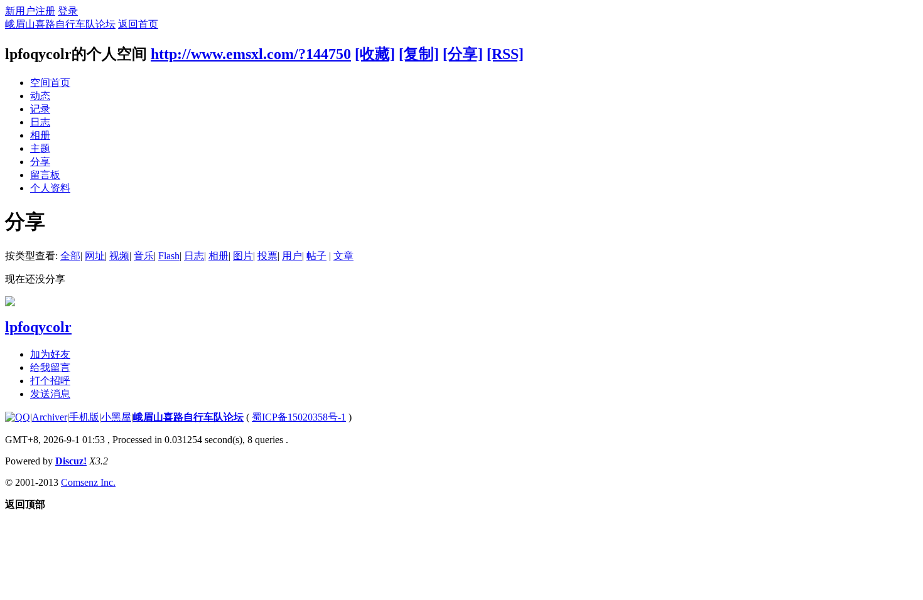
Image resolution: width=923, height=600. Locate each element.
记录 (40, 109)
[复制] (419, 54)
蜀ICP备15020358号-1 (299, 417)
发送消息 (50, 393)
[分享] (463, 54)
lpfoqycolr (38, 327)
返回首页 (138, 24)
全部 (70, 255)
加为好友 (50, 354)
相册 (40, 135)
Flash (169, 255)
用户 (292, 255)
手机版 (84, 417)
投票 (267, 255)
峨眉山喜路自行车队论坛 (60, 24)
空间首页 (50, 82)
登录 (68, 11)
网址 (95, 255)
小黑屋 (116, 417)
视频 (119, 255)
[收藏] (375, 54)
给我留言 (50, 367)
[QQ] (17, 417)
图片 (243, 255)
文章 (343, 255)
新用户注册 (30, 11)
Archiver (49, 417)
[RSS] (505, 54)
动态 (40, 95)
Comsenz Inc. (88, 482)
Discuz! (71, 461)
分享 (40, 161)
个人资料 (50, 188)
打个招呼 (50, 380)
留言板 (45, 174)
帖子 (316, 255)
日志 (40, 122)
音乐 (144, 255)
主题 (40, 148)
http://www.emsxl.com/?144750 (251, 54)
